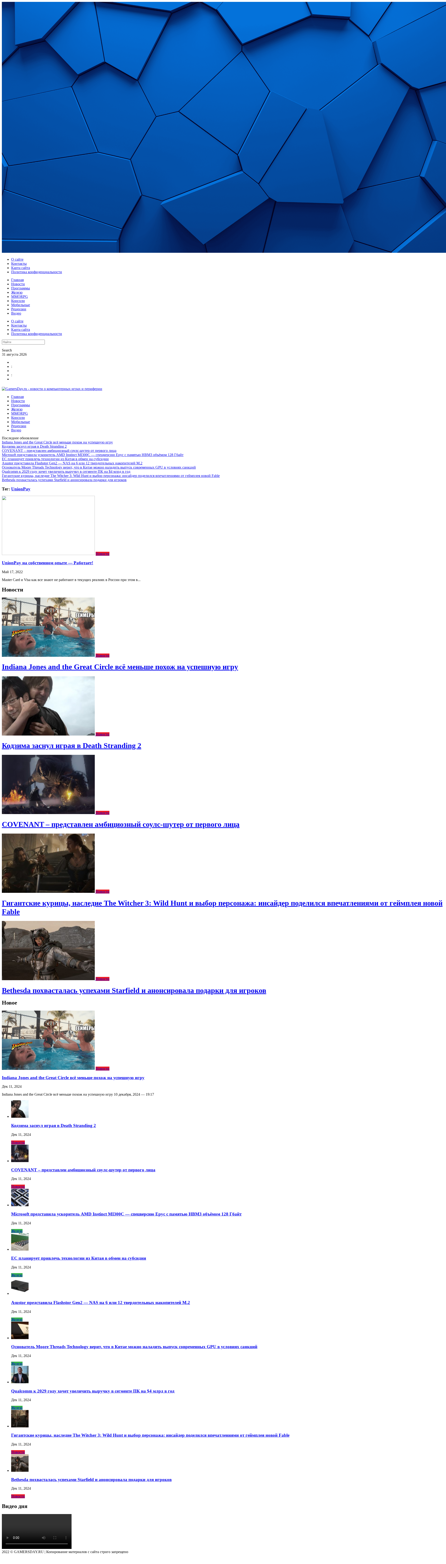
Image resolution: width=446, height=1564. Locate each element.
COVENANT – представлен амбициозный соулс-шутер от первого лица (59, 451)
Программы (20, 288)
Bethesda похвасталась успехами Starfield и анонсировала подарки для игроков (64, 480)
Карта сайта (20, 268)
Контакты (19, 264)
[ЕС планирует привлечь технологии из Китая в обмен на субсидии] (20, 1249)
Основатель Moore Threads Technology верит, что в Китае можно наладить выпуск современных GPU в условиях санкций (99, 467)
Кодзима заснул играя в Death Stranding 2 (34, 446)
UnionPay (20, 488)
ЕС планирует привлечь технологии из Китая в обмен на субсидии (55, 459)
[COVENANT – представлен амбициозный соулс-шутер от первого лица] (49, 813)
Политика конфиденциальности (36, 272)
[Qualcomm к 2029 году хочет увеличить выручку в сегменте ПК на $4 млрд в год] (20, 1382)
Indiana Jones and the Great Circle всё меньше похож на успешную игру (57, 442)
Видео (16, 313)
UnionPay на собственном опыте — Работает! (47, 562)
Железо (17, 292)
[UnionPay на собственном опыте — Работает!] (48, 554)
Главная (17, 280)
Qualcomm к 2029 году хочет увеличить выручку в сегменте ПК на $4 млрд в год (66, 471)
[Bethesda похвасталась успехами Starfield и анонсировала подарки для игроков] (49, 979)
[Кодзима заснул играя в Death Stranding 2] (49, 734)
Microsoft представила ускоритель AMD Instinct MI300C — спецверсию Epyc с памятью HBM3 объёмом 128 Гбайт (93, 455)
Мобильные (20, 305)
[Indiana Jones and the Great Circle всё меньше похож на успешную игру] (49, 655)
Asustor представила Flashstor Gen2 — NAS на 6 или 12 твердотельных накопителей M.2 (72, 463)
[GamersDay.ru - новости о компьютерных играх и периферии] (52, 389)
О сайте (17, 259)
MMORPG (19, 297)
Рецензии (18, 309)
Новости (18, 284)
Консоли (18, 301)
